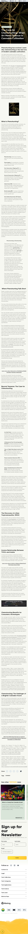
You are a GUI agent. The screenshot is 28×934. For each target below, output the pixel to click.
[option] (13, 802)
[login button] (5, 4)
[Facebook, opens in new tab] (11, 865)
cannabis (7, 775)
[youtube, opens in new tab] (18, 865)
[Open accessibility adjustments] (2, 931)
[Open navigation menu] (2, 4)
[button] (21, 4)
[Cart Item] (25, 4)
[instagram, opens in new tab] (14, 865)
